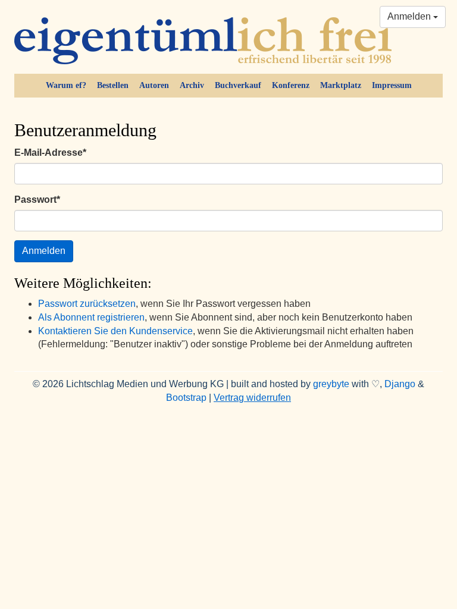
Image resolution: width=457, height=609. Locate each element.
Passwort (37, 199)
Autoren (154, 85)
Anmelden (410, 16)
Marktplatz (340, 85)
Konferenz (290, 85)
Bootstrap (186, 398)
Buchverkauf (238, 85)
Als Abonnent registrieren (91, 317)
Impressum (392, 85)
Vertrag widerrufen (252, 398)
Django (399, 384)
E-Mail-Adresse (50, 152)
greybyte (331, 384)
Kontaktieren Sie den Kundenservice (115, 331)
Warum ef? (66, 85)
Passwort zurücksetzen (87, 304)
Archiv (192, 85)
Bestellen (113, 85)
